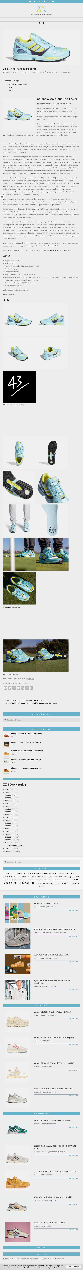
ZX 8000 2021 (10, 834)
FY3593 (52, 877)
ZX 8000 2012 (10, 817)
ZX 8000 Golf (65, 72)
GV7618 (77, 877)
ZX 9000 (67, 883)
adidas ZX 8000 (52, 873)
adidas (15, 674)
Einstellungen (73, 1267)
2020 (6, 873)
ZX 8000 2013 (10, 820)
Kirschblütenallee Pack (29, 880)
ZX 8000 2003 (10, 795)
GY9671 (16, 880)
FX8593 (43, 877)
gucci (72, 876)
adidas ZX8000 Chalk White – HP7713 (52, 1012)
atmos (76, 873)
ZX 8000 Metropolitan (48, 883)
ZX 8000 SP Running (12, 851)
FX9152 (48, 877)
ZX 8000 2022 (10, 837)
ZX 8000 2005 (10, 801)
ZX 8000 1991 (10, 789)
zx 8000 (18, 883)
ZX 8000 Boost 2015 (14, 845)
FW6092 (33, 877)
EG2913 (24, 877)
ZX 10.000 (61, 880)
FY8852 (60, 877)
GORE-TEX (66, 877)
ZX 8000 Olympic (59, 883)
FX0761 (57, 72)
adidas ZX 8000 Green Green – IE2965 (52, 1120)
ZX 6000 (8, 883)
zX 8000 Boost (10, 842)
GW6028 (6, 880)
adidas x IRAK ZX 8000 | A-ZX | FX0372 (30, 700)
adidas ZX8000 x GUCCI (46, 903)
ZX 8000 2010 (10, 812)
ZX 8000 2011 (10, 815)
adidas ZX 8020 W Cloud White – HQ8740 (54, 1063)
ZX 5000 (74, 879)
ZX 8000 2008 (10, 806)
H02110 (20, 880)
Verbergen (16, 81)
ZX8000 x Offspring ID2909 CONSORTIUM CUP (55, 1147)
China (50, 250)
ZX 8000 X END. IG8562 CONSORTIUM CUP (55, 1171)
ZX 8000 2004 (10, 798)
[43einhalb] (19, 372)
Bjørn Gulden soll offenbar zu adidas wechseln (52, 981)
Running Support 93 (45, 880)
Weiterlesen (73, 910)
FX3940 (38, 876)
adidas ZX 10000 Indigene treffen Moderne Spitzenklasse (34, 703)
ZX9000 (73, 883)
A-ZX (26, 873)
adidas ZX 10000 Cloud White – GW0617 (53, 1088)
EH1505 (28, 877)
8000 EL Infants (14, 873)
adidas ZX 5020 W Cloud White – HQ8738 (54, 1037)
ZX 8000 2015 (10, 826)
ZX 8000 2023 (10, 840)
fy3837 (56, 877)
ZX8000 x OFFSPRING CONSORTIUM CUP (54, 929)
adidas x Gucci (40, 873)
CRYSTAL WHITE (8, 877)
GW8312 (11, 880)
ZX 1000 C (67, 880)
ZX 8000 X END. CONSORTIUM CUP (51, 955)
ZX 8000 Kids (10, 848)
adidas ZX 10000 (64, 873)
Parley (38, 880)
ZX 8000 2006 (10, 803)
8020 (22, 873)
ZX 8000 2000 (10, 792)
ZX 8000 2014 (10, 823)
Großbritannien (67, 250)
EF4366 (15, 877)
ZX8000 (31, 679)
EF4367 (19, 877)
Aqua (72, 873)
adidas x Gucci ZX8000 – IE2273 (49, 1222)
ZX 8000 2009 (10, 809)
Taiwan (55, 250)
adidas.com (7, 246)
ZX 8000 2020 (38, 72)
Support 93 (55, 880)
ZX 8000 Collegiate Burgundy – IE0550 (53, 1197)
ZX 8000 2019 (10, 828)
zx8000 (29, 883)
